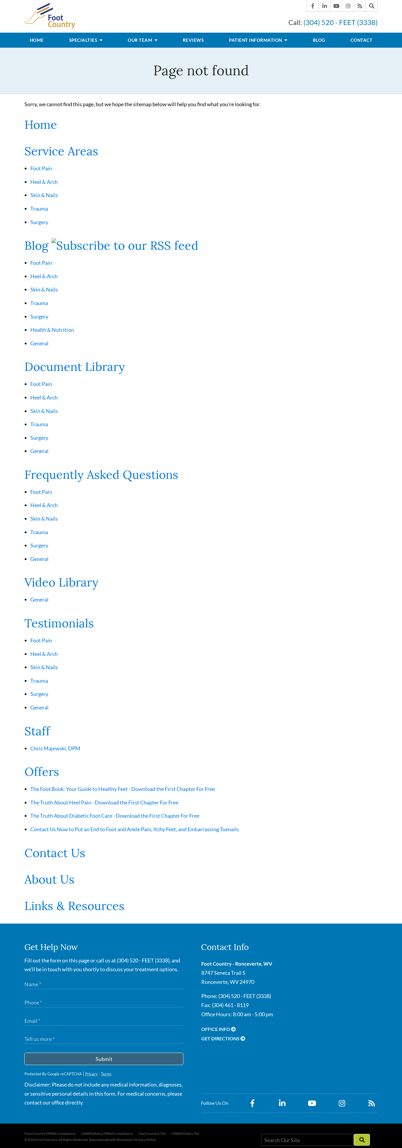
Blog (319, 40)
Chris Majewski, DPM (55, 748)
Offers (41, 771)
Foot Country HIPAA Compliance (49, 1134)
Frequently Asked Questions (101, 474)
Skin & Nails (44, 195)
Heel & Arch (44, 182)
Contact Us (54, 852)
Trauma (39, 208)
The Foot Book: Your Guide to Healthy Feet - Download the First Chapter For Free (122, 789)
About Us (49, 879)
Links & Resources (74, 905)
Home (37, 40)
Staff (37, 731)
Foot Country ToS (152, 1134)
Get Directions (220, 1038)
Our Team (140, 40)
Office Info (216, 1029)
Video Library (61, 582)
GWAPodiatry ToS (185, 1134)
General (39, 343)
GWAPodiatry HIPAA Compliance (107, 1134)
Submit (104, 1059)
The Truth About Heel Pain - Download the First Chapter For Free (104, 802)
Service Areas (61, 151)
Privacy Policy (145, 1139)
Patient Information (256, 40)
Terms (106, 1074)
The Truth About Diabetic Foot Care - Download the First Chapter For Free (114, 815)
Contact (361, 40)
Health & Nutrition (52, 329)
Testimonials (59, 623)
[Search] (372, 6)
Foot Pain (41, 168)
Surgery (39, 222)
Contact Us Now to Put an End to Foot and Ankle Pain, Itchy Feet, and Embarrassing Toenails (134, 829)
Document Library (74, 366)
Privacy (91, 1074)
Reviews (193, 40)
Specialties (83, 40)
